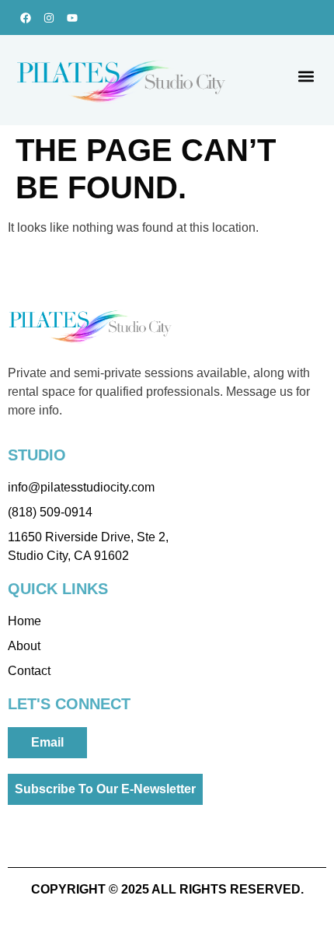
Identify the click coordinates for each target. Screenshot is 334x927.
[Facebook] (25, 17)
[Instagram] (48, 17)
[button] (305, 76)
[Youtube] (72, 17)
